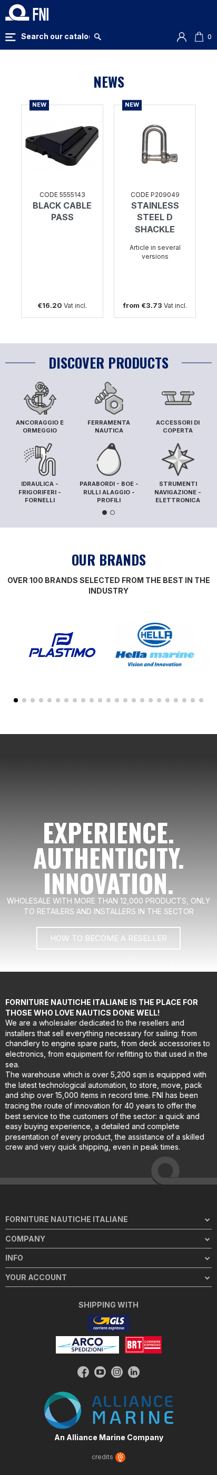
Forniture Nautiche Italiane (66, 1219)
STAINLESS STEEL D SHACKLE (155, 217)
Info (14, 1257)
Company (25, 1238)
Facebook (83, 1372)
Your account (36, 1277)
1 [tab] (104, 512)
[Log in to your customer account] (181, 36)
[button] (16, 700)
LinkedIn (134, 1372)
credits (103, 1457)
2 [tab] (112, 512)
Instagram (117, 1372)
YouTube (100, 1372)
